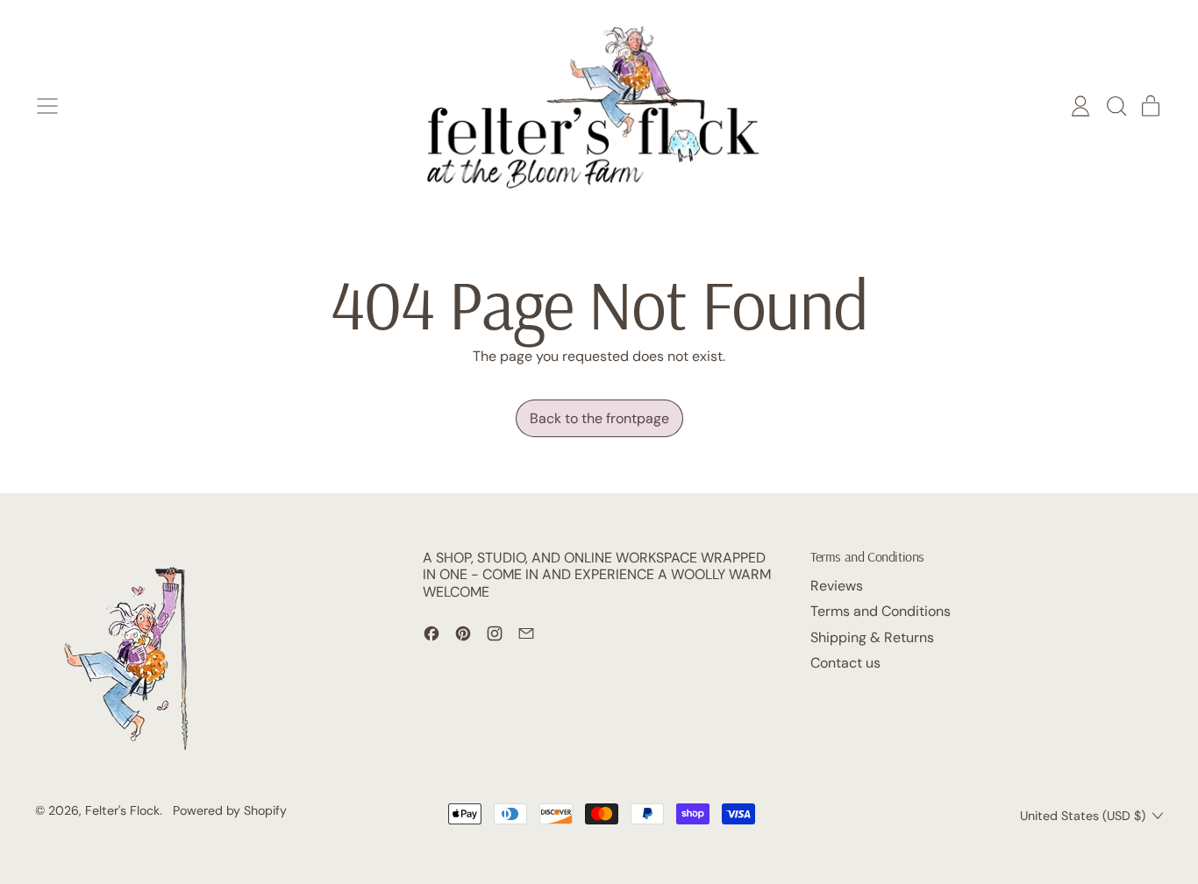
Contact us (845, 663)
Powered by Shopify (230, 810)
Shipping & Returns (872, 637)
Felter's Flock (122, 810)
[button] (1115, 106)
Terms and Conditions (880, 611)
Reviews (836, 585)
